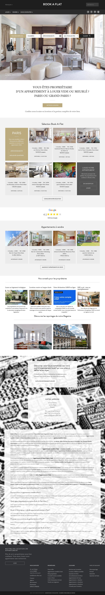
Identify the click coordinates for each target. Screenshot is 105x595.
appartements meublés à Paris (51, 449)
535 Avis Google (52, 218)
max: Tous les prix (69, 36)
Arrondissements (48, 36)
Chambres (31, 36)
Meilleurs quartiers (17, 155)
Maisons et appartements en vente (52, 267)
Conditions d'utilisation (51, 593)
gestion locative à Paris (60, 438)
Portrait (92, 571)
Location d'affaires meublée (76, 571)
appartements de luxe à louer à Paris (43, 458)
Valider (85, 36)
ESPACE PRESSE (34, 586)
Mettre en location (52, 105)
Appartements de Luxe (75, 578)
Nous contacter (26, 12)
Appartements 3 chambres (76, 584)
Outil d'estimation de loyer (55, 580)
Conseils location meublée (55, 576)
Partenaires (33, 584)
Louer (7, 12)
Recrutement (33, 582)
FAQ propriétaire (52, 574)
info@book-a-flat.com (36, 575)
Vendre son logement (53, 582)
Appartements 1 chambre (75, 580)
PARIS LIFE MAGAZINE (95, 565)
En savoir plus (88, 184)
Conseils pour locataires (75, 586)
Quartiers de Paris (73, 574)
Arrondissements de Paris (75, 576)
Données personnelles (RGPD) (67, 593)
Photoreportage (94, 569)
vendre (15, 12)
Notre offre (51, 569)
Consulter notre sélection (52, 199)
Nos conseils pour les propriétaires (52, 278)
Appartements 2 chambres (76, 582)
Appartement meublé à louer (55, 571)
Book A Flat (52, 5)
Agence (32, 580)
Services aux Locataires (75, 569)
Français (8, 5)
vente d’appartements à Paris (43, 475)
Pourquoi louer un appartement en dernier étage (71, 347)
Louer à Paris (51, 578)
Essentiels (92, 574)
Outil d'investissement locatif (45, 381)
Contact (32, 578)
